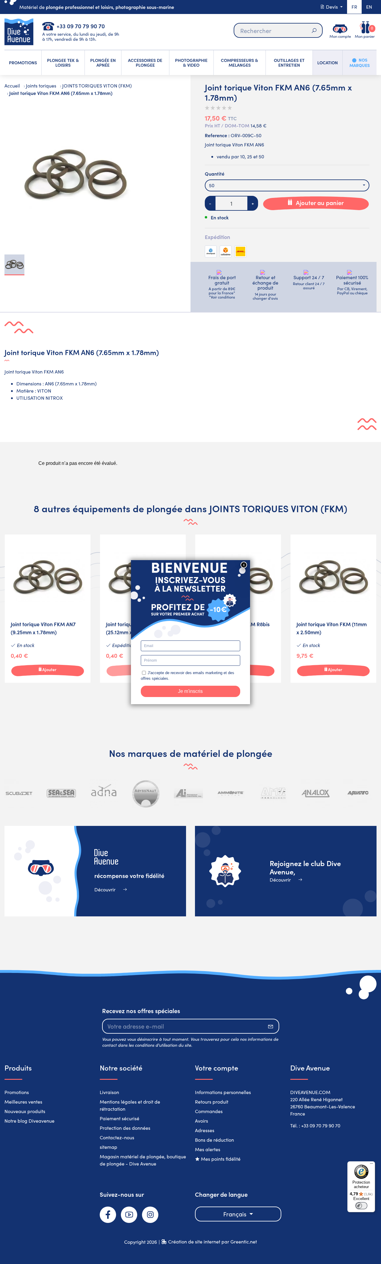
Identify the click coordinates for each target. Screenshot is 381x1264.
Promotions (16, 1092)
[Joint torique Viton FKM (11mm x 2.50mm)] (333, 609)
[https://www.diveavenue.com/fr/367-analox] (315, 793)
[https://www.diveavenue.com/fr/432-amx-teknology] (273, 793)
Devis (332, 7)
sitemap (108, 1147)
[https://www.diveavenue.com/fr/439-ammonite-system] (230, 793)
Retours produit (211, 1102)
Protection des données (125, 1128)
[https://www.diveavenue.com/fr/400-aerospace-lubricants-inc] (188, 793)
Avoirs (201, 1121)
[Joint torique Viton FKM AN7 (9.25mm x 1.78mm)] (47, 609)
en (369, 7)
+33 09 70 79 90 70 (81, 26)
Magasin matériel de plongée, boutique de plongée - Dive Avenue (143, 1160)
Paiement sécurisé (119, 1118)
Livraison (109, 1092)
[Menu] (371, 1164)
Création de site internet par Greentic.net (212, 1241)
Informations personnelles (223, 1092)
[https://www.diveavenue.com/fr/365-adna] (103, 793)
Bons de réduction (214, 1140)
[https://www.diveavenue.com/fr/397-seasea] (61, 793)
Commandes (209, 1111)
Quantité (214, 173)
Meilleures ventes (23, 1102)
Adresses (204, 1130)
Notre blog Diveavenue (29, 1121)
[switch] (361, 1205)
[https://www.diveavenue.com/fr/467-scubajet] (19, 793)
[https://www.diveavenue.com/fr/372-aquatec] (357, 793)
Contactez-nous (117, 1137)
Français (235, 1214)
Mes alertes (207, 1149)
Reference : (217, 135)
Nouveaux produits (24, 1111)
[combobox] (287, 185)
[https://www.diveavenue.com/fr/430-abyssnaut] (146, 793)
